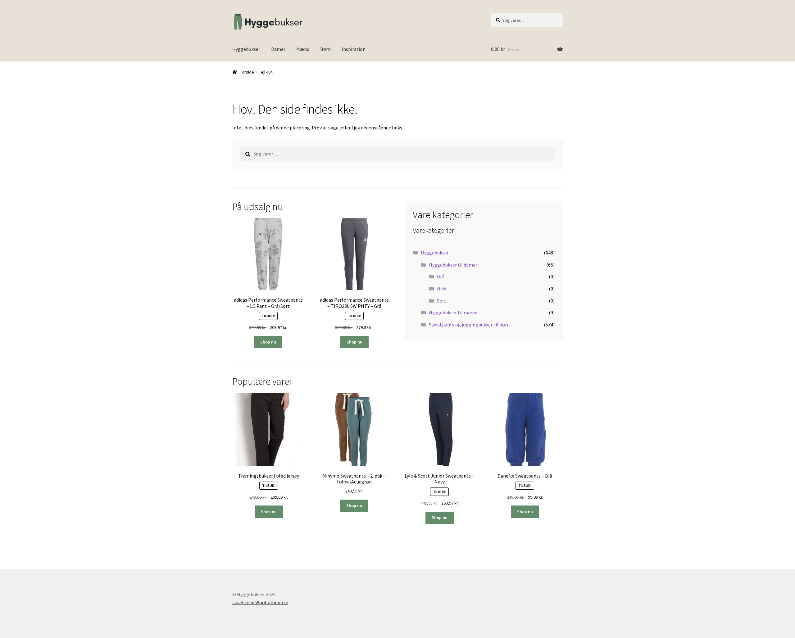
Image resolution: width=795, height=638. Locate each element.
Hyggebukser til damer (453, 265)
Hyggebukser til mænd (453, 312)
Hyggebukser (246, 49)
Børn (325, 49)
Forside (247, 72)
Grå (440, 276)
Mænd (302, 49)
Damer (278, 49)
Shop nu (268, 342)
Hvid (441, 288)
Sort (441, 301)
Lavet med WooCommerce (260, 602)
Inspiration (354, 49)
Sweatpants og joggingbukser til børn (469, 324)
